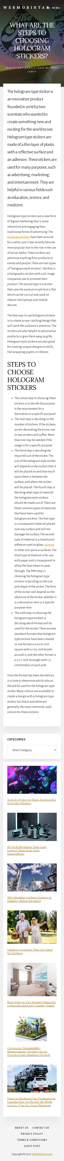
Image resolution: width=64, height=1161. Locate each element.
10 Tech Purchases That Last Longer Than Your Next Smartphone (26, 850)
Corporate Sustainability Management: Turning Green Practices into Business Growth (28, 1051)
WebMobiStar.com (41, 1154)
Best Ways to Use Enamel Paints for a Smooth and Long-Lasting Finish (31, 1003)
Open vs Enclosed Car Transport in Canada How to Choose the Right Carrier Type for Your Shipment (31, 1102)
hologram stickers (18, 237)
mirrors (49, 544)
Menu (56, 8)
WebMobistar (27, 7)
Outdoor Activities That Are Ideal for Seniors (29, 951)
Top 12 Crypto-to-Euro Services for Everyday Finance (31, 801)
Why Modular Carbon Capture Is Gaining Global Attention (29, 899)
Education (13, 68)
